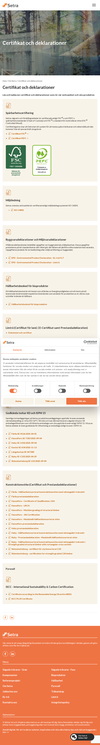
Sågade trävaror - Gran (15, 669)
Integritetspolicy (60, 702)
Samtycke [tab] (17, 350)
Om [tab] (82, 350)
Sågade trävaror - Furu (63, 669)
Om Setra (8, 686)
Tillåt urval (50, 401)
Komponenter (10, 675)
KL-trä (6, 697)
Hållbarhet (57, 680)
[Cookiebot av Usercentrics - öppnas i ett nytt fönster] (85, 342)
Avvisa (18, 401)
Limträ (54, 697)
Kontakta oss (10, 702)
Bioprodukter (58, 675)
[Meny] (94, 5)
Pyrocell (55, 686)
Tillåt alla (82, 401)
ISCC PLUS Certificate (21, 598)
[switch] (37, 391)
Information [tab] (50, 350)
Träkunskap (57, 691)
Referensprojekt (11, 680)
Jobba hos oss (10, 691)
